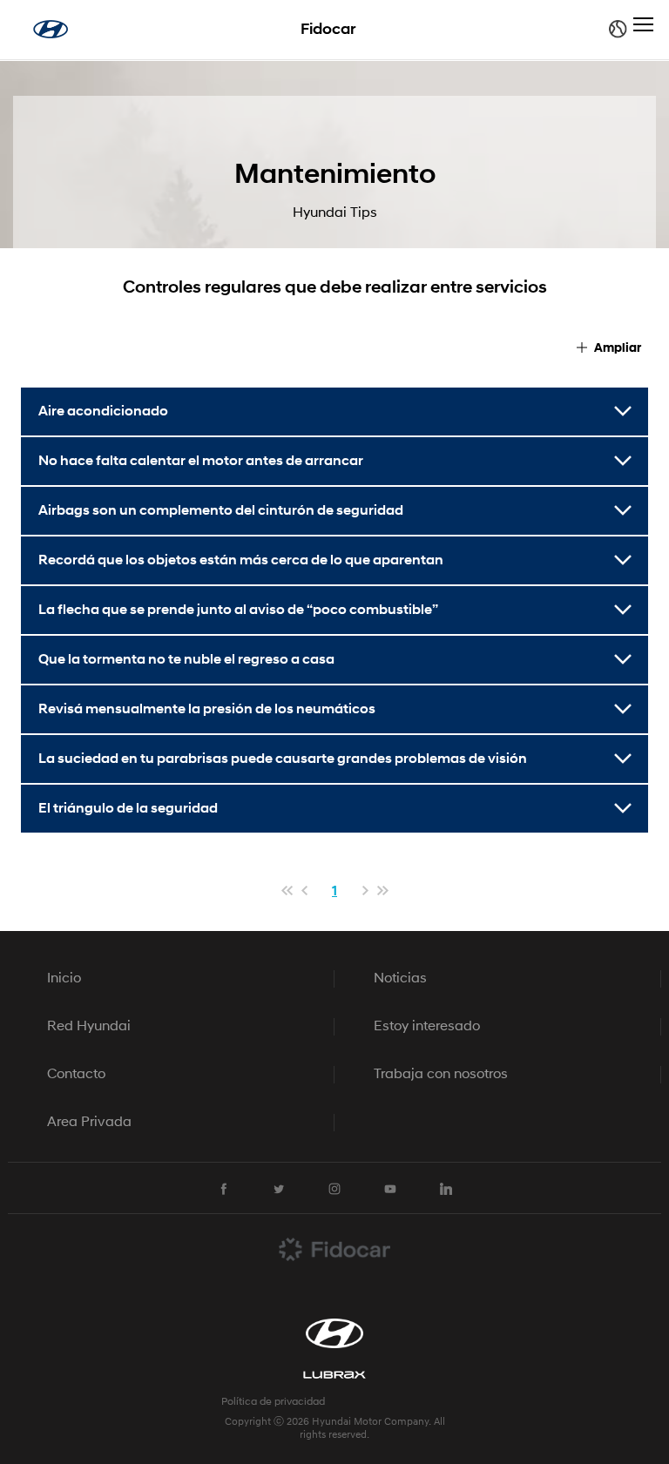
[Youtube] (390, 1189)
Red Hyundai (89, 1027)
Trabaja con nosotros (441, 1075)
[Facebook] (223, 1189)
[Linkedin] (446, 1189)
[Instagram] (334, 1189)
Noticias (400, 979)
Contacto (76, 1075)
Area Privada (89, 1123)
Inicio (64, 979)
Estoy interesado (427, 1027)
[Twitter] (279, 1189)
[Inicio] (50, 29)
